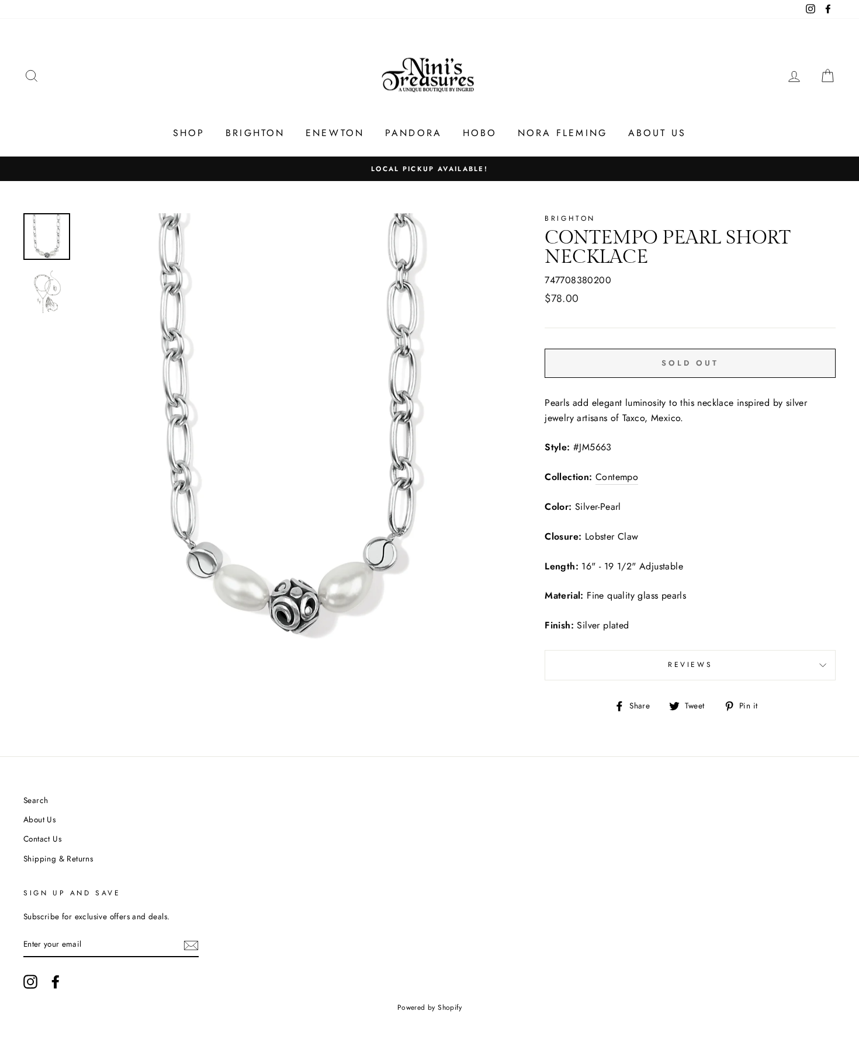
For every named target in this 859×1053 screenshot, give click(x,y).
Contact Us (42, 839)
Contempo (616, 477)
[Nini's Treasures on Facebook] (56, 982)
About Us (657, 133)
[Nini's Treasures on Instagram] (30, 982)
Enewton (335, 133)
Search (35, 800)
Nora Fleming (562, 133)
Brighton (255, 133)
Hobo (480, 133)
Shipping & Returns (58, 858)
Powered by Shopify (429, 1007)
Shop (189, 133)
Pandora (413, 133)
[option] (429, 168)
